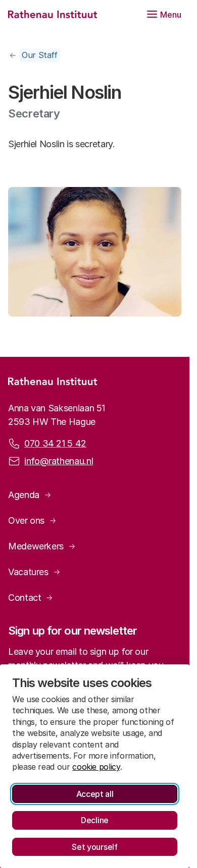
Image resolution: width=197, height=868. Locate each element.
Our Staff (40, 55)
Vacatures (28, 572)
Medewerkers (36, 546)
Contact (24, 597)
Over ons (26, 520)
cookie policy (96, 767)
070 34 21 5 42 (55, 443)
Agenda (23, 494)
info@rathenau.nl (58, 461)
